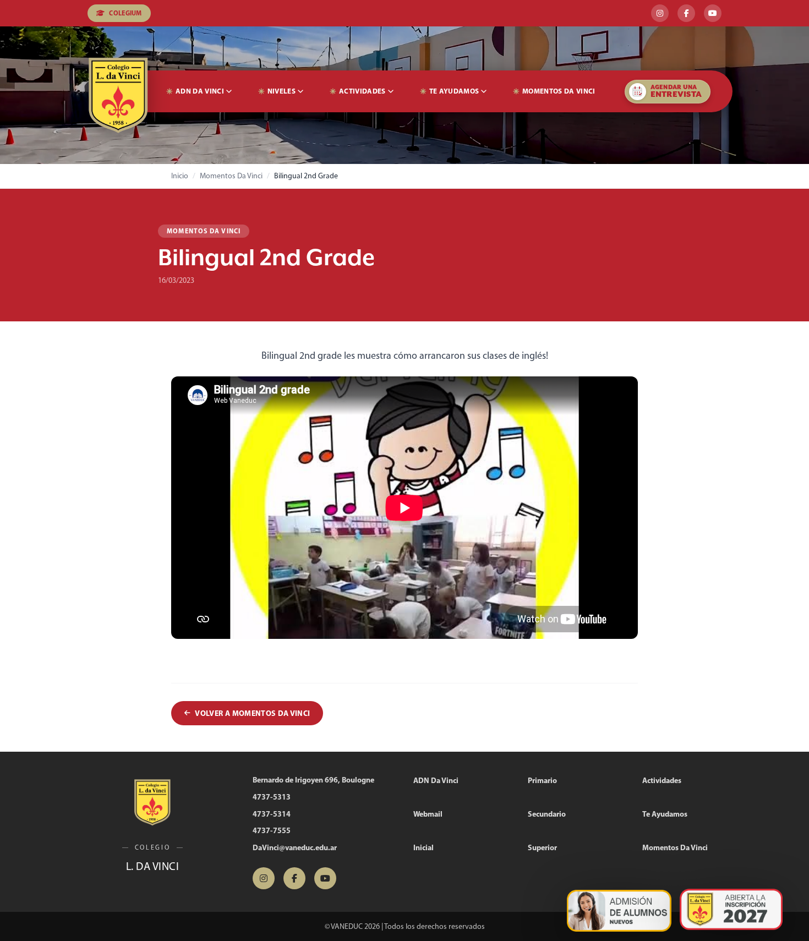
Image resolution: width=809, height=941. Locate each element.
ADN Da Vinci (200, 90)
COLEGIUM (125, 13)
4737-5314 (272, 814)
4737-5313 (272, 797)
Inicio (179, 175)
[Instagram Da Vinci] (660, 13)
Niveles (281, 90)
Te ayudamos (454, 90)
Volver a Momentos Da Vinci (252, 713)
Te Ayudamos (664, 814)
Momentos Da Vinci (558, 90)
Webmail (427, 814)
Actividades (362, 90)
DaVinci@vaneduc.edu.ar (295, 847)
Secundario (547, 814)
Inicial (423, 847)
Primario (542, 780)
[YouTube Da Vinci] (712, 13)
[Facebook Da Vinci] (686, 13)
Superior (542, 847)
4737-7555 (272, 830)
